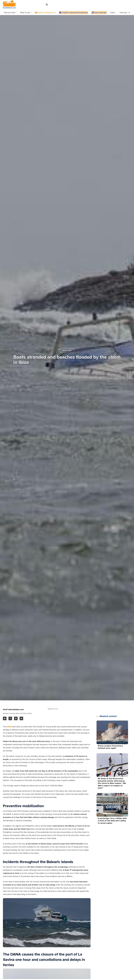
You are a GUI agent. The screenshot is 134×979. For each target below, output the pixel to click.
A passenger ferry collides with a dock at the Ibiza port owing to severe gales (112, 820)
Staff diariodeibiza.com (13, 710)
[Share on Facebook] (4, 718)
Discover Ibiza (9, 13)
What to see (25, 13)
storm (9, 726)
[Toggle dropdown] (16, 12)
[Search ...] (47, 5)
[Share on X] (10, 718)
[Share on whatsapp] (21, 718)
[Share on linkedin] (16, 718)
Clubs (112, 13)
